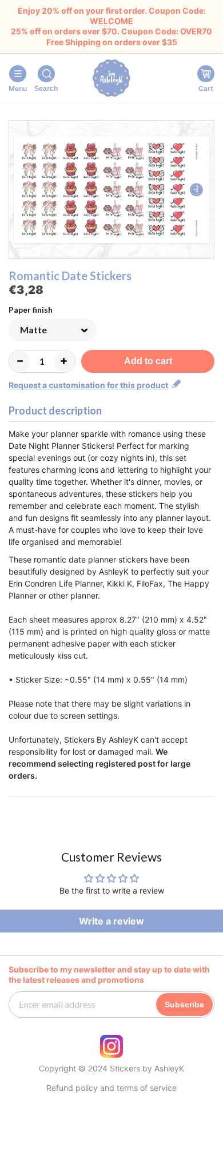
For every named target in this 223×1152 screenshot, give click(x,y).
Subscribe (184, 1004)
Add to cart (148, 361)
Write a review (111, 921)
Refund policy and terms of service (111, 1088)
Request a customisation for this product (88, 385)
